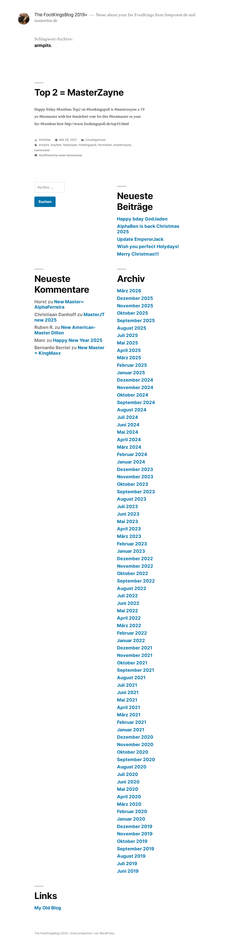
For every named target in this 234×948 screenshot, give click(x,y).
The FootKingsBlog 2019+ (61, 14)
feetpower (70, 145)
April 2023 (129, 529)
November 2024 (135, 387)
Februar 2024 (132, 454)
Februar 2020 (132, 811)
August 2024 (131, 409)
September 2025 (136, 320)
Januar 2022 (131, 640)
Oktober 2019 (132, 841)
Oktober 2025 (132, 313)
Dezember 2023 (135, 469)
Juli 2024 (127, 417)
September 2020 (136, 759)
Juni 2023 (128, 514)
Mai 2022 (127, 610)
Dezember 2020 (135, 737)
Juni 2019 (128, 871)
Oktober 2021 (132, 663)
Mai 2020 (127, 789)
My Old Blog (47, 908)
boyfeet (56, 145)
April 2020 (129, 796)
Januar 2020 (131, 819)
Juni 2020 (128, 782)
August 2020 (131, 767)
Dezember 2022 (135, 558)
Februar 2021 (131, 722)
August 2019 (131, 856)
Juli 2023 (127, 506)
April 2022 (129, 618)
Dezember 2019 (134, 826)
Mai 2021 (127, 700)
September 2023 (136, 491)
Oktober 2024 (132, 395)
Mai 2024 (127, 432)
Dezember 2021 (134, 648)
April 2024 (129, 439)
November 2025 (135, 305)
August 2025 (131, 328)
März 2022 (129, 625)
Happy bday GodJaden (142, 219)
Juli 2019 (127, 863)
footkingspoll (87, 145)
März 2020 (129, 804)
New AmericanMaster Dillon (65, 330)
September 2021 (135, 670)
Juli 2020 (127, 774)
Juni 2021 (128, 692)
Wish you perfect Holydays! (148, 246)
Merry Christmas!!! (138, 254)
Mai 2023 (127, 521)
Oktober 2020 (132, 752)
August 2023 (131, 499)
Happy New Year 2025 (77, 340)
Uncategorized (95, 140)
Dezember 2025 (135, 298)
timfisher (45, 140)
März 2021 (128, 714)
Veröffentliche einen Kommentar (60, 155)
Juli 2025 (127, 335)
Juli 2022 (127, 595)
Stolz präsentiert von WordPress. (92, 933)
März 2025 (129, 357)
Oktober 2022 (132, 573)
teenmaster (42, 150)
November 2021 (134, 655)
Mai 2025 (127, 343)
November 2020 (135, 744)
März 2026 (129, 290)
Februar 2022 (132, 633)
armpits (44, 145)
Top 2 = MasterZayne (79, 92)
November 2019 (134, 833)
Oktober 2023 (132, 484)
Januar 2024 (131, 462)
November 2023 (135, 476)
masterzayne (122, 145)
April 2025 (129, 350)
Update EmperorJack (140, 239)
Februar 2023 (132, 543)
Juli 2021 (127, 685)
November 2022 (135, 566)
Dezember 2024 (135, 380)
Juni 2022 (128, 603)
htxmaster (105, 145)
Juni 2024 (128, 424)
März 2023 (129, 536)
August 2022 (131, 588)
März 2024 (129, 447)
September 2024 (136, 402)
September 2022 (136, 581)
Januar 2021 (130, 729)
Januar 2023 (131, 551)
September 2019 (135, 848)
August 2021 (131, 677)
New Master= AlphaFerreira (59, 304)
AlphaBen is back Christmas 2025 (148, 228)
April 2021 (128, 707)
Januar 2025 (131, 372)
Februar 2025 (132, 365)
